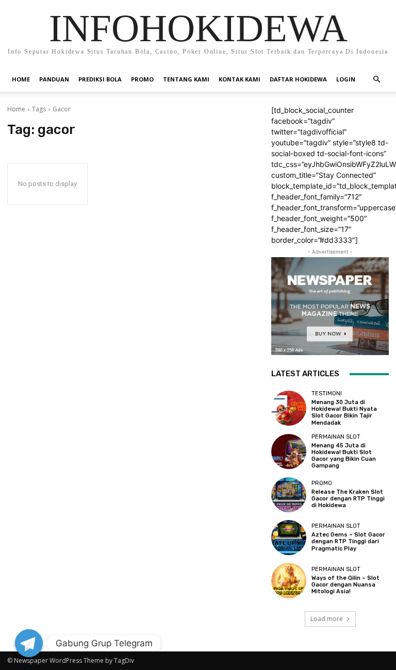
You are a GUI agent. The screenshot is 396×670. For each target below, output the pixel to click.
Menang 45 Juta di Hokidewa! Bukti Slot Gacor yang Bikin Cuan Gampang (343, 456)
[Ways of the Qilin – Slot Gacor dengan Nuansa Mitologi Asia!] (288, 580)
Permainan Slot (335, 437)
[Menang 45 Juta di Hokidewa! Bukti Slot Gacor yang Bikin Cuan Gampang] (288, 451)
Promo (142, 79)
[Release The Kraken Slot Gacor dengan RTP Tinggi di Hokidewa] (288, 494)
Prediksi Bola (100, 79)
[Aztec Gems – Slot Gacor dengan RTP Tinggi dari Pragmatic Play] (288, 537)
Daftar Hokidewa (298, 79)
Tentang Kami (186, 79)
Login (345, 79)
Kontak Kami (239, 79)
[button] (376, 80)
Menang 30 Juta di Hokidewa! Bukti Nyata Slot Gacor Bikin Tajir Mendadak (344, 412)
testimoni (326, 393)
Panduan (54, 79)
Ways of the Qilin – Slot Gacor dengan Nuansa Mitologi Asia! (345, 585)
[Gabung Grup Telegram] (29, 643)
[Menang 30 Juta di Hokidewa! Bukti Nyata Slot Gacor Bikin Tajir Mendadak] (288, 408)
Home (21, 79)
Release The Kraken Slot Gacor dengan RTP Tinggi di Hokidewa (348, 499)
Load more (326, 618)
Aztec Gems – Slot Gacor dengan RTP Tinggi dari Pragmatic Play (348, 541)
